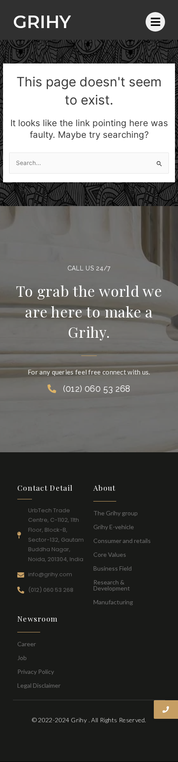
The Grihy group (115, 513)
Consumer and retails (122, 540)
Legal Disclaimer (38, 685)
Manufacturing (113, 602)
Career (26, 644)
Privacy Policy (35, 671)
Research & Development (111, 585)
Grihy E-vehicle (113, 526)
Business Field (112, 568)
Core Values (109, 554)
